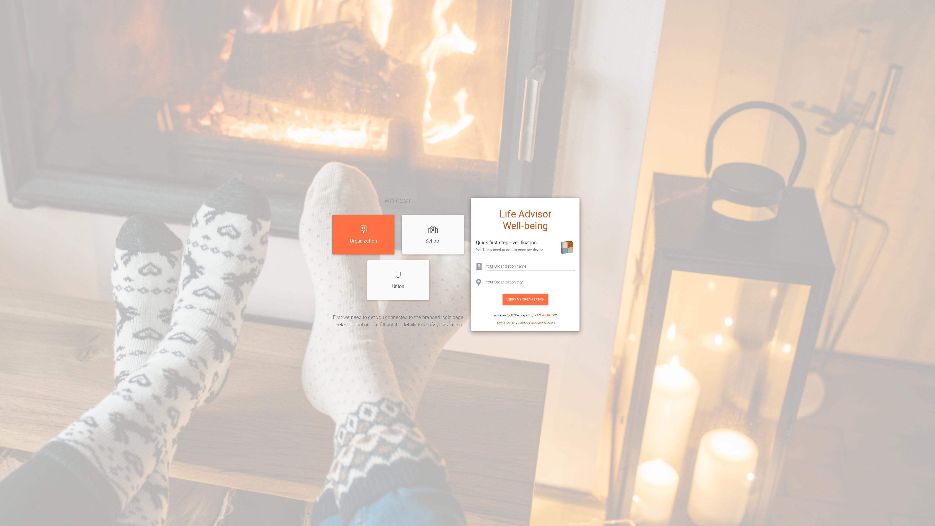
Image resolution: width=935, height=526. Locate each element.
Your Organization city (504, 282)
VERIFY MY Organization (525, 299)
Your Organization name (506, 266)
